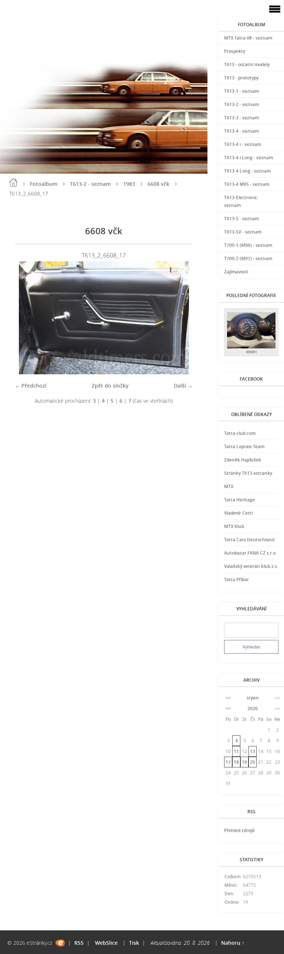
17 (228, 762)
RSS (79, 942)
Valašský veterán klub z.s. (251, 566)
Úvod (13, 182)
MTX (228, 486)
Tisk (134, 942)
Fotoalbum (43, 183)
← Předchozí (31, 385)
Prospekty (234, 51)
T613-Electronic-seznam (241, 201)
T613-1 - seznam (241, 91)
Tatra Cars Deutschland (249, 539)
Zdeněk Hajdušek (242, 460)
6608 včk (158, 183)
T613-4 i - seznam (242, 144)
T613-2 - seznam (90, 183)
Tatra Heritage (239, 500)
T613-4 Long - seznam (247, 171)
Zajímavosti (236, 272)
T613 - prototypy (241, 78)
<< (228, 698)
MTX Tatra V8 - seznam (248, 38)
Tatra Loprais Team (244, 446)
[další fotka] (180, 317)
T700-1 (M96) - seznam (248, 245)
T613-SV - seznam (242, 232)
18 (236, 762)
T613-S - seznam (241, 218)
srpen (253, 698)
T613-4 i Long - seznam (248, 157)
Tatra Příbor (236, 579)
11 (236, 751)
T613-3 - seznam (241, 118)
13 (252, 751)
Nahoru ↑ (232, 942)
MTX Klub (234, 526)
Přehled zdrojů (239, 830)
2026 (252, 708)
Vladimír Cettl (238, 513)
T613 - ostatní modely (247, 64)
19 (244, 762)
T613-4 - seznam (241, 131)
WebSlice (106, 942)
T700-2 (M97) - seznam (248, 258)
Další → (183, 385)
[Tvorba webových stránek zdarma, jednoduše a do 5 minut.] (60, 943)
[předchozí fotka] (26, 317)
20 (252, 762)
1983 (129, 183)
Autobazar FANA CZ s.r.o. (250, 553)
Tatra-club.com (240, 433)
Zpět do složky (110, 385)
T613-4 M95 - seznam (246, 184)
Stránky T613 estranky (248, 473)
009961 (251, 352)
